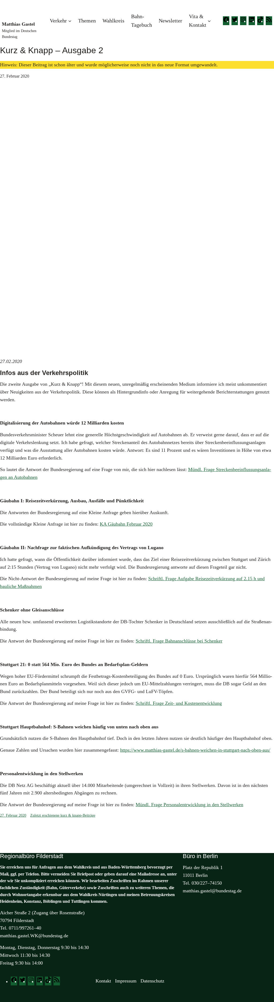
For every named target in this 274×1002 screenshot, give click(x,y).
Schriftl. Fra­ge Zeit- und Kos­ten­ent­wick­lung (179, 703)
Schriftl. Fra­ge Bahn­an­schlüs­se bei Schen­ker (179, 641)
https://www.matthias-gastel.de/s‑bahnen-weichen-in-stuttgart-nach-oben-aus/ (195, 750)
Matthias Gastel (18, 24)
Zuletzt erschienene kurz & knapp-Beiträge (62, 815)
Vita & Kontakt (197, 20)
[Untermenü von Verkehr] (69, 20)
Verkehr (58, 21)
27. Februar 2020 (13, 815)
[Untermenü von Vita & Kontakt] (209, 20)
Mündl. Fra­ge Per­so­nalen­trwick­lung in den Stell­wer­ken (189, 804)
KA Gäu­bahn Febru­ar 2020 (126, 524)
